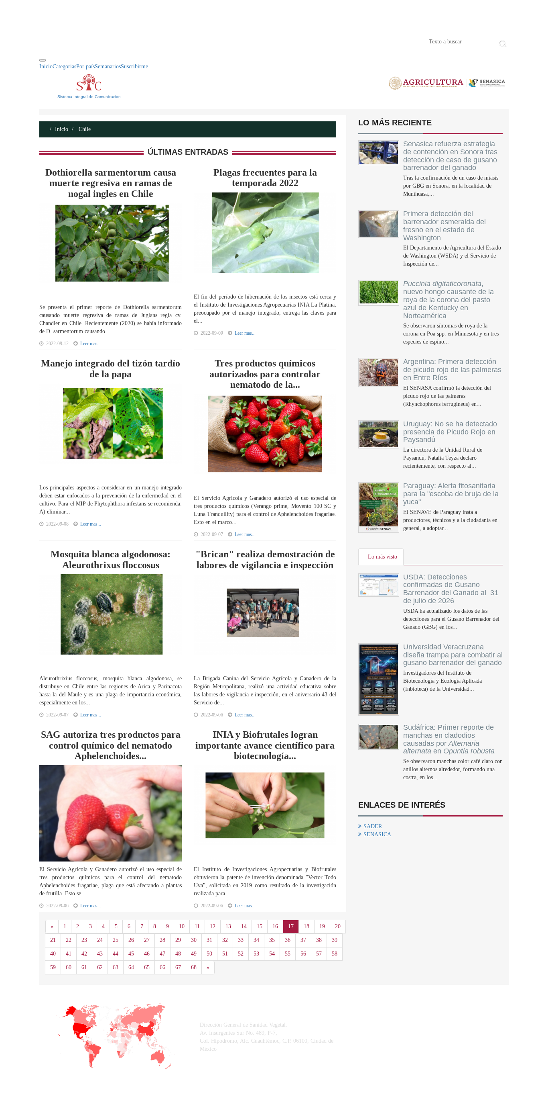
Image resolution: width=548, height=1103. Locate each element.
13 (228, 926)
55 (287, 954)
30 (194, 940)
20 (338, 926)
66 (162, 967)
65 (147, 967)
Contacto (122, 41)
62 (100, 967)
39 (334, 940)
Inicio (51, 41)
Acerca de (84, 41)
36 (287, 940)
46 (147, 954)
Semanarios (108, 66)
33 (241, 940)
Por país (85, 66)
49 (194, 954)
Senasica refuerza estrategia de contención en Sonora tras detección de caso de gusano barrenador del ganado (450, 156)
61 (84, 967)
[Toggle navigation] (42, 60)
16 (275, 926)
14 (244, 926)
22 (68, 940)
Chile (84, 129)
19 (322, 926)
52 (241, 954)
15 (259, 926)
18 (306, 926)
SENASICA (377, 834)
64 (131, 967)
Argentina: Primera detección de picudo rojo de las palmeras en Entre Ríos (452, 370)
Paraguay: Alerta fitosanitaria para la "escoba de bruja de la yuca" (451, 494)
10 (182, 926)
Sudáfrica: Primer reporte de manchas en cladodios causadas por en (449, 739)
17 (291, 926)
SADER (372, 826)
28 (162, 940)
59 (53, 967)
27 (147, 940)
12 (212, 926)
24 (100, 940)
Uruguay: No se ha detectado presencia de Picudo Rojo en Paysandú (450, 432)
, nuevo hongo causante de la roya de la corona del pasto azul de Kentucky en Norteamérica (448, 299)
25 (115, 940)
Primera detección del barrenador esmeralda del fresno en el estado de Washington (444, 225)
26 (131, 940)
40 (53, 954)
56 (303, 954)
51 (225, 954)
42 (84, 954)
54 (272, 954)
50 (209, 954)
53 (256, 954)
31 (209, 940)
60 (68, 967)
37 (303, 940)
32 (225, 940)
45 (131, 954)
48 (178, 954)
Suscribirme (134, 66)
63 (115, 967)
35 (272, 940)
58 (334, 954)
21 (53, 940)
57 (319, 954)
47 (162, 954)
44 (115, 954)
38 (319, 940)
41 (68, 954)
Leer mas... (90, 343)
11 (197, 926)
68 (194, 967)
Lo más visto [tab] (382, 557)
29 (178, 940)
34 (256, 940)
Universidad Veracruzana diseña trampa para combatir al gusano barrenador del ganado (453, 655)
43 (100, 954)
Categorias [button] (64, 66)
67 (178, 967)
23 (84, 940)
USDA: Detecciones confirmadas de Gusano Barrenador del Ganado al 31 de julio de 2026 (450, 589)
